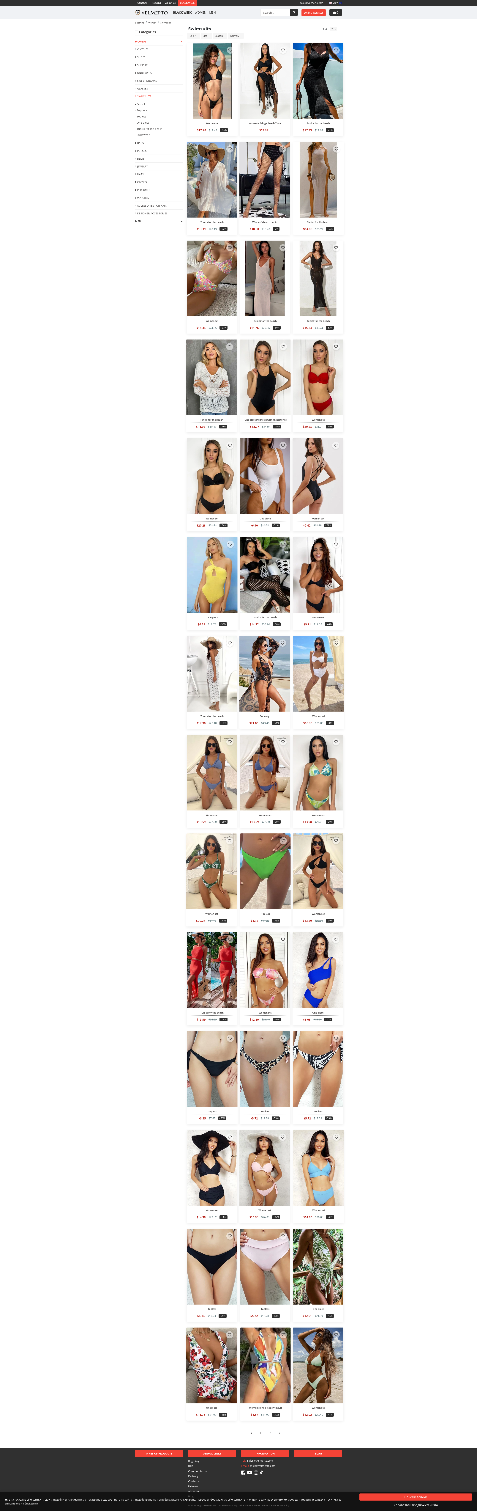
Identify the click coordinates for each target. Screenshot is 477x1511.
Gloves (141, 182)
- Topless (140, 116)
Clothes (142, 49)
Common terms (197, 1471)
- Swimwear (142, 135)
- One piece (142, 122)
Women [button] (140, 41)
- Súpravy (141, 110)
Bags (140, 143)
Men (212, 12)
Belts (140, 158)
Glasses (142, 88)
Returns (156, 2)
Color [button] (192, 35)
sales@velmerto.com (311, 2)
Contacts (142, 2)
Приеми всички (415, 1497)
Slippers (142, 65)
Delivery (193, 1476)
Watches (142, 198)
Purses (141, 151)
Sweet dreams (146, 80)
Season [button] (219, 35)
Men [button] (138, 221)
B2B (190, 1466)
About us (170, 2)
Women (200, 12)
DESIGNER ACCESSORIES (152, 213)
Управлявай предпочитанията (416, 1505)
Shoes (141, 57)
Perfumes (143, 190)
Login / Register (313, 12)
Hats (140, 174)
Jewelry (142, 166)
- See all (140, 104)
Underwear (144, 73)
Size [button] (205, 35)
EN (334, 2)
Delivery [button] (235, 35)
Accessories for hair (151, 205)
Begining (193, 1461)
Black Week (187, 2)
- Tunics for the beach (148, 129)
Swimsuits (143, 96)
